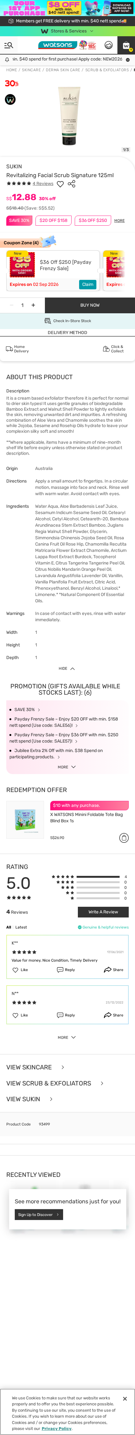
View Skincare (29, 1067)
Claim (87, 284)
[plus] (33, 305)
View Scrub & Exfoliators (49, 1083)
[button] (126, 45)
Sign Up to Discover (35, 1214)
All (8, 927)
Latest (21, 927)
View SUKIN (24, 1099)
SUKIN (14, 166)
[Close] (125, 1399)
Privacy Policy (57, 1428)
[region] (67, 1412)
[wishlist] (60, 183)
